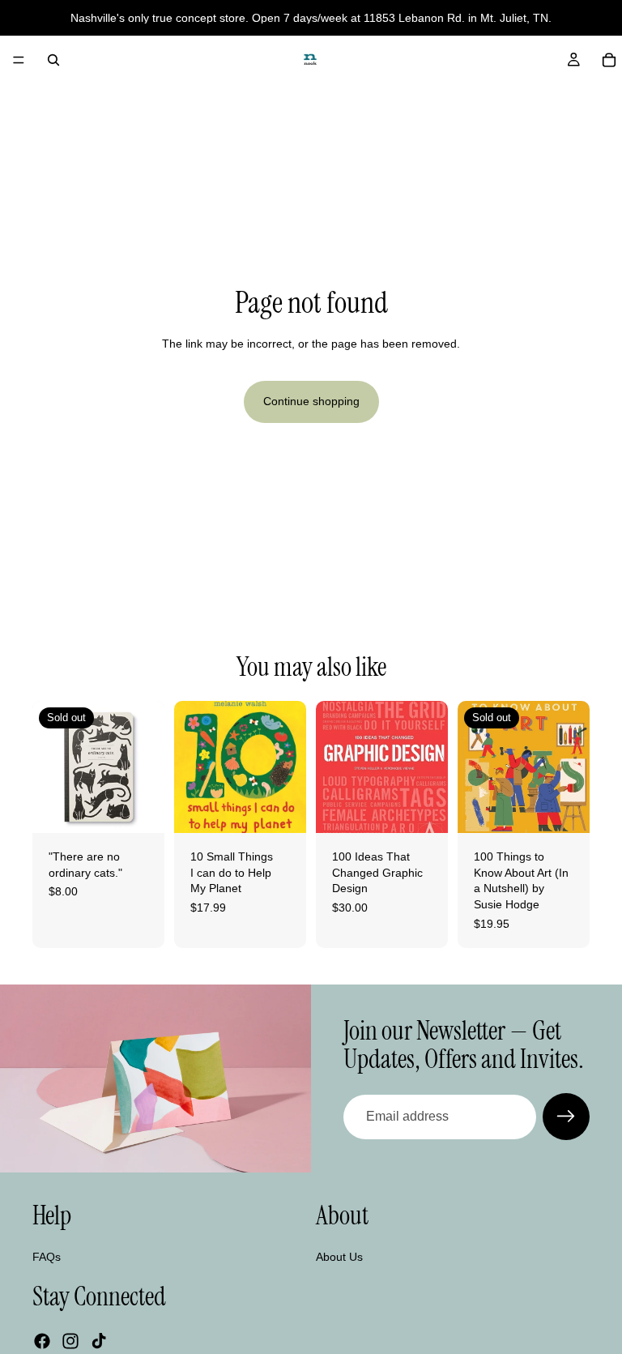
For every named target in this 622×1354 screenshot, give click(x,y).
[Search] (53, 60)
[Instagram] (70, 1341)
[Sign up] (566, 1116)
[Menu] (18, 60)
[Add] (281, 807)
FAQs (46, 1256)
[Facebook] (42, 1341)
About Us (339, 1256)
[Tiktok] (99, 1341)
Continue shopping (311, 401)
